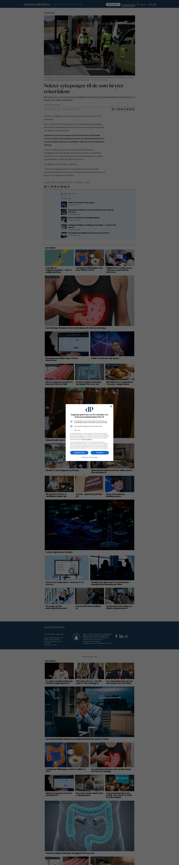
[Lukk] (111, 406)
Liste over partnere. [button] (87, 439)
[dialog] (89, 432)
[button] (89, 430)
